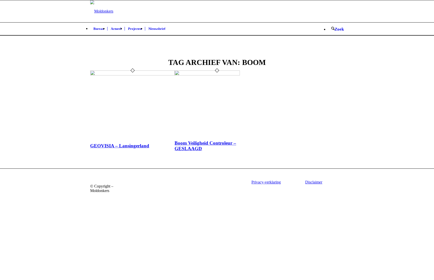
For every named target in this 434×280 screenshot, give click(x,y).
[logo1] (101, 11)
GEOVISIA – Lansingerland (119, 145)
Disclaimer (313, 182)
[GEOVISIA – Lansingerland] (132, 74)
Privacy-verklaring (266, 182)
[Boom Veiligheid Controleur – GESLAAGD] (207, 74)
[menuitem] (98, 29)
